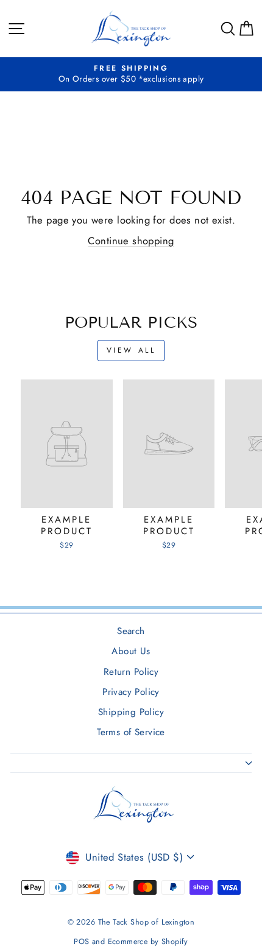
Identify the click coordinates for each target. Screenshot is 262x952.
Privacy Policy (131, 692)
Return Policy (131, 672)
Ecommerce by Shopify (148, 941)
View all (131, 350)
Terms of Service (131, 732)
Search (130, 631)
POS (81, 941)
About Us (131, 651)
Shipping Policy (131, 712)
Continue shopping (131, 240)
